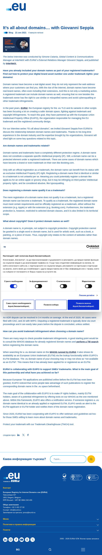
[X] (32, 539)
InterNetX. (11, 63)
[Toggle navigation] (83, 549)
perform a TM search (87, 341)
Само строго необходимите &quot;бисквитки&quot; (18, 304)
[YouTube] (21, 539)
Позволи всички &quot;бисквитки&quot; (83, 304)
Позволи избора (51, 305)
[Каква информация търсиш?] (91, 459)
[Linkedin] (5, 539)
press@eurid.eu (29, 512)
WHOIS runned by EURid (63, 352)
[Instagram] (10, 539)
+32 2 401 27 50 (17, 507)
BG (18, 549)
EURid (24, 108)
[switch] (38, 286)
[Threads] (27, 539)
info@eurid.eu (15, 510)
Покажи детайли (86, 295)
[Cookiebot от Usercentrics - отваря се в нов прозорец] (88, 247)
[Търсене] (50, 549)
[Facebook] (16, 539)
